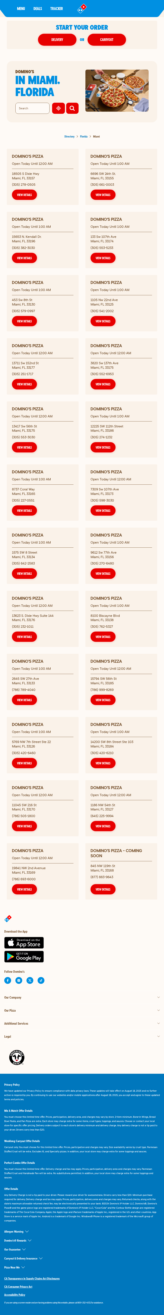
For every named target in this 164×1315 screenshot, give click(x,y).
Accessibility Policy (14, 1295)
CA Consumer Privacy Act (18, 1287)
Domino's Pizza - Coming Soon (116, 853)
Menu (21, 8)
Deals (38, 8)
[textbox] (82, 1302)
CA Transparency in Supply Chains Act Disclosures (32, 1278)
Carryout (106, 39)
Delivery (57, 39)
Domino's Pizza (27, 156)
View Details (24, 195)
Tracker (56, 8)
